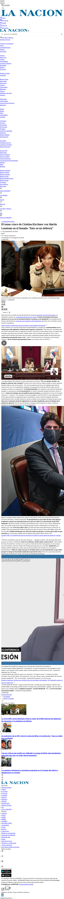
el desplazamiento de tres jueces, (26, 317)
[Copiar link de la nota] (2, 307)
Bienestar (3, 89)
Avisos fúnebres (5, 155)
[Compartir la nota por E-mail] (6, 309)
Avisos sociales (4, 157)
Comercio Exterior (5, 63)
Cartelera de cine (5, 143)
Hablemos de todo (6, 93)
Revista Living (4, 176)
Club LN (4, 25)
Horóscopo (3, 127)
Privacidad (30, 884)
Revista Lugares (5, 174)
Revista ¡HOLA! (4, 172)
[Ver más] (2, 701)
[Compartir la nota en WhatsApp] (4, 304)
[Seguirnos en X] (2, 857)
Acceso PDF (3, 151)
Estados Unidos (5, 73)
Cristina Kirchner (6, 695)
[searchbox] (31, 34)
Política (11, 221)
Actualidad (6, 697)
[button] (32, 124)
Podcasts (3, 133)
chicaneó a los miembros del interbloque (28, 321)
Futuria (2, 55)
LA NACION (5, 221)
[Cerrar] (28, 31)
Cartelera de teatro (6, 145)
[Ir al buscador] (3, 8)
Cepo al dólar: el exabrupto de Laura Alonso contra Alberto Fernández (23, 325)
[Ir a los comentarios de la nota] (4, 302)
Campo (2, 59)
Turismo (2, 123)
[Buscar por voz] (61, 34)
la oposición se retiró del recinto (45, 315)
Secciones (5, 20)
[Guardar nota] (2, 302)
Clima (2, 46)
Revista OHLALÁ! (5, 170)
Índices (2, 67)
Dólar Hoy (3, 57)
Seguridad (3, 81)
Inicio (3, 18)
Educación (3, 83)
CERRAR (2, 1)
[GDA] (6, 890)
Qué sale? (3, 141)
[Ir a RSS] (2, 867)
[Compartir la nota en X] (4, 309)
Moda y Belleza (4, 135)
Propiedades (4, 61)
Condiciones (23, 884)
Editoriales (3, 99)
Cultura (2, 85)
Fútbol (2, 109)
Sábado (2, 162)
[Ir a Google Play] (6, 873)
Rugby (2, 111)
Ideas (1, 164)
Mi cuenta (5, 28)
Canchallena (4, 115)
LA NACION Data (5, 47)
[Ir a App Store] (6, 876)
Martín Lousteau (8, 698)
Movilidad (3, 65)
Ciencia (2, 91)
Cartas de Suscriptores (7, 103)
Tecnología (3, 125)
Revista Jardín (4, 180)
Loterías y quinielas (6, 131)
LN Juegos (3, 121)
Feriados (2, 129)
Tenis (1, 113)
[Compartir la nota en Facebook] (2, 309)
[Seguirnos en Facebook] (2, 851)
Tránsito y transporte (6, 44)
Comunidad (3, 87)
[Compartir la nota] (2, 304)
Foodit (4, 23)
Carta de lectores (5, 159)
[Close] (2, 775)
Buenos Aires (4, 79)
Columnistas (4, 101)
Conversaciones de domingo (9, 161)
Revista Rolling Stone (6, 178)
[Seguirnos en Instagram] (2, 862)
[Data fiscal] (2, 896)
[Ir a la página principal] (32, 16)
